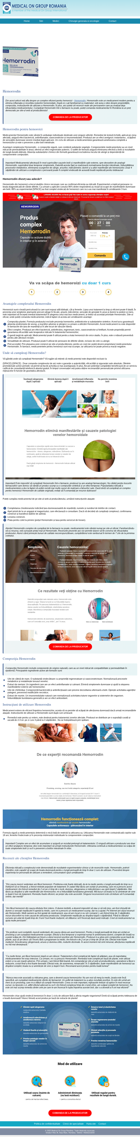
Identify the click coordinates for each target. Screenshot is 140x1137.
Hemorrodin (80, 100)
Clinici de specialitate (73, 1124)
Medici (56, 21)
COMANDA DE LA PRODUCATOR (70, 117)
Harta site (91, 1124)
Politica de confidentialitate (47, 1124)
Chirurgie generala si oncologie (84, 21)
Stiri (41, 21)
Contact (112, 21)
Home (27, 21)
